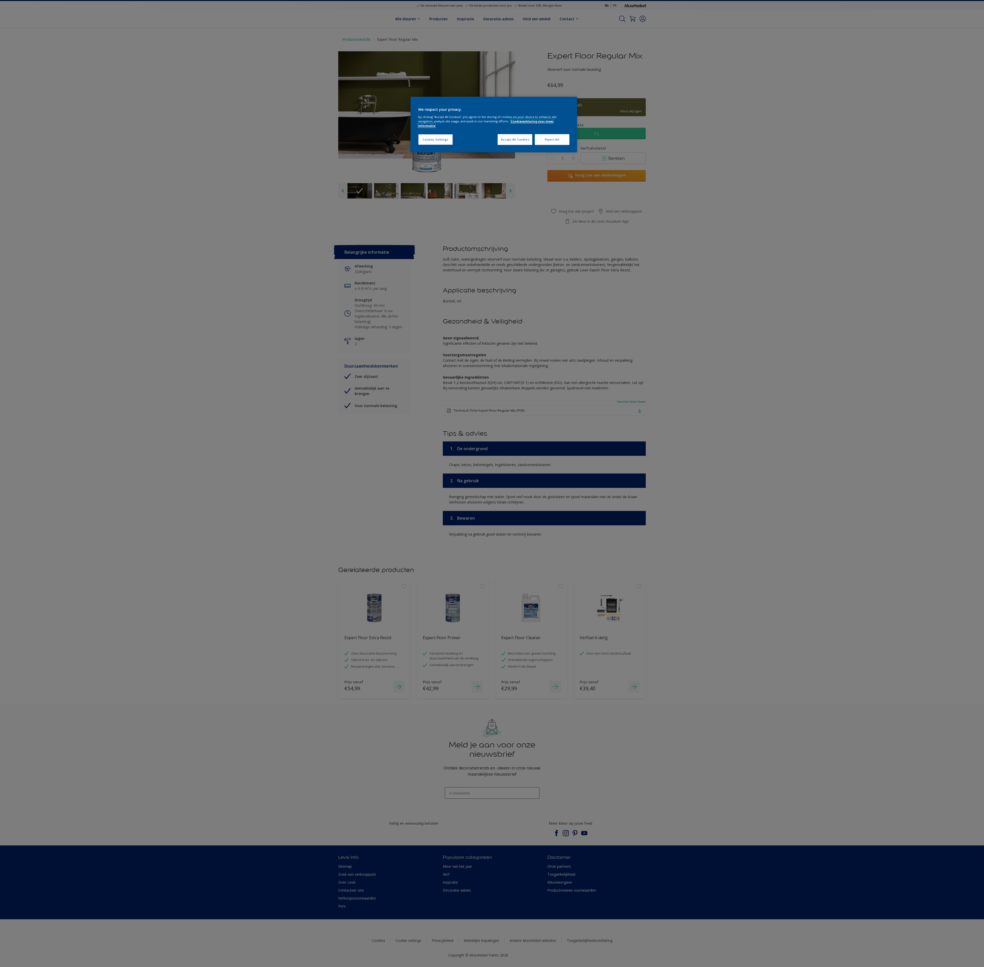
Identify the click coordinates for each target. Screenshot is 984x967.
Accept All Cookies (515, 139)
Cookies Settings (435, 139)
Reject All (552, 139)
